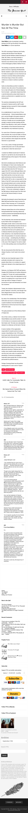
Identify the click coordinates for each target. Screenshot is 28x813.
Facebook (13, 713)
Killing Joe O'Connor (7, 595)
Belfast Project (22, 777)
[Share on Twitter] (12, 37)
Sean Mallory (21, 372)
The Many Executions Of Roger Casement (12, 610)
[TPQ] (14, 12)
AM (5, 440)
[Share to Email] (24, 37)
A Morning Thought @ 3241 (9, 609)
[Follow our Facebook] (22, 2)
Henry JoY (7, 403)
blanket (21, 765)
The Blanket (5, 592)
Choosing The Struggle (13, 650)
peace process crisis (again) (9, 372)
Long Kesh (8, 765)
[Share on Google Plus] (16, 37)
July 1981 (4, 593)
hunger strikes (5, 768)
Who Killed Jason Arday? (14, 644)
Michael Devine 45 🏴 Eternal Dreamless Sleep (15, 656)
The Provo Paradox (7, 604)
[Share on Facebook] (8, 37)
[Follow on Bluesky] (26, 2)
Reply (23, 403)
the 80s (12, 768)
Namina (14, 809)
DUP (3, 369)
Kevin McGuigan (10, 369)
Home (3, 590)
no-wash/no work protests (8, 767)
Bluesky (12, 707)
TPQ (11, 809)
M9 (2, 611)
